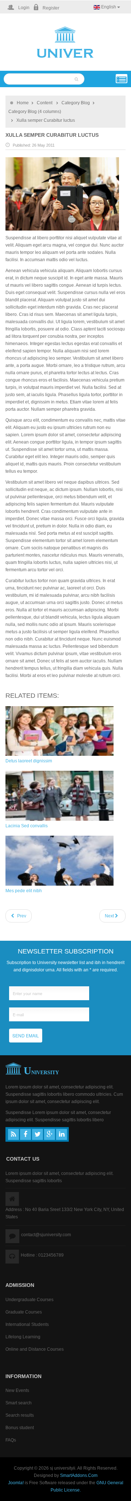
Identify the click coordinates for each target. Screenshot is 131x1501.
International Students (27, 1324)
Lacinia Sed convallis (26, 825)
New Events (17, 1390)
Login (23, 7)
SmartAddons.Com (79, 1475)
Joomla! (16, 1482)
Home (23, 102)
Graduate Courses (23, 1312)
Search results (19, 1415)
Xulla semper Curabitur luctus (52, 135)
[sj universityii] (65, 42)
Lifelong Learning (22, 1336)
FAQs (10, 1440)
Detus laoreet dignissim (28, 760)
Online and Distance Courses (34, 1349)
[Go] (77, 78)
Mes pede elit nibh (23, 890)
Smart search (18, 1402)
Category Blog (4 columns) (34, 111)
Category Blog (75, 102)
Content (45, 102)
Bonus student (19, 1427)
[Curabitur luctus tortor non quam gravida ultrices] (62, 193)
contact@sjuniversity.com (46, 1234)
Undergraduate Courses (29, 1299)
